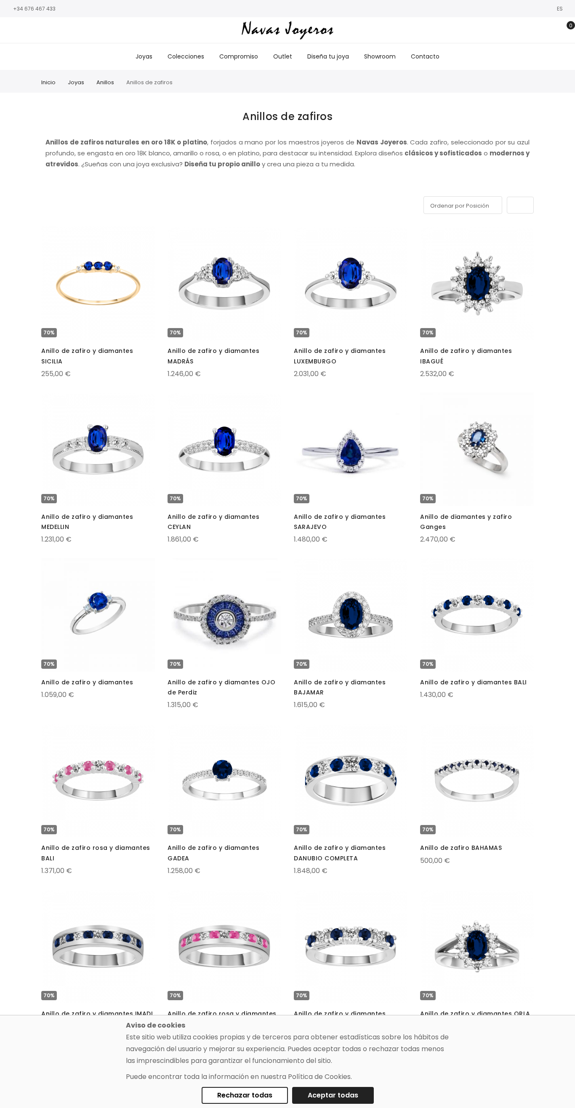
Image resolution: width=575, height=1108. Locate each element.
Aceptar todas (333, 1095)
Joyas (76, 82)
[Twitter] (36, 30)
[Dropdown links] (539, 30)
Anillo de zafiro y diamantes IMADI (97, 1013)
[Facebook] (10, 30)
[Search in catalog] (526, 30)
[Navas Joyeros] (287, 30)
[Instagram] (23, 30)
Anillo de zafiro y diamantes (87, 682)
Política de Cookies (319, 1076)
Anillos (105, 82)
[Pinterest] (61, 30)
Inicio (48, 82)
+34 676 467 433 (34, 8)
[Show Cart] (565, 30)
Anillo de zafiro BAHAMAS (461, 848)
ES (560, 8)
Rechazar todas (244, 1095)
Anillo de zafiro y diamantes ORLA (475, 1013)
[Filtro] (47, 203)
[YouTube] (48, 30)
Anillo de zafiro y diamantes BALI (473, 682)
